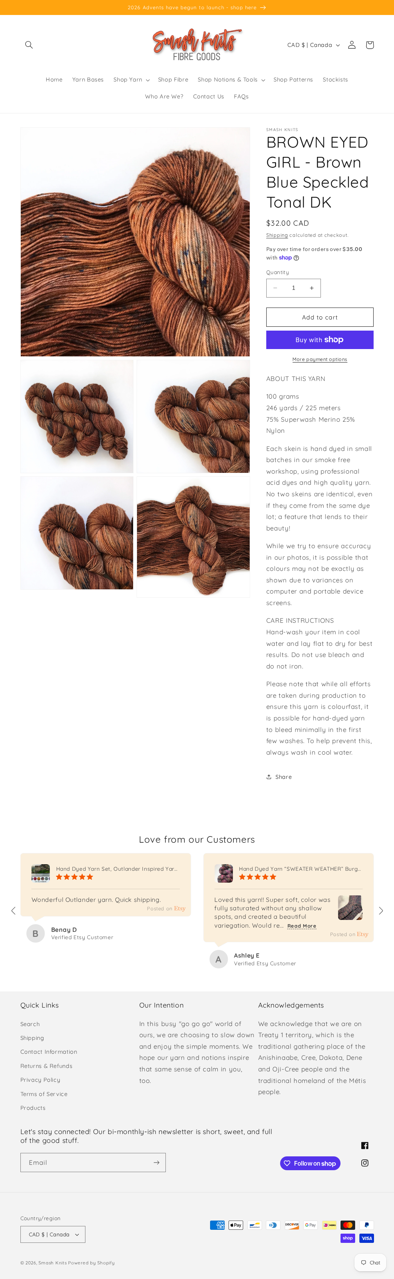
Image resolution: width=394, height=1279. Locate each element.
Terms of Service (44, 1094)
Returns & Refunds (46, 1065)
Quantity (277, 272)
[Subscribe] (156, 1162)
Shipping (277, 235)
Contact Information (48, 1051)
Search (30, 1024)
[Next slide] (380, 910)
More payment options (319, 359)
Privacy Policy (40, 1079)
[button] (29, 45)
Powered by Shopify (91, 1263)
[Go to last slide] (14, 910)
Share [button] (283, 776)
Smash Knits (52, 1263)
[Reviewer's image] (350, 914)
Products (33, 1107)
